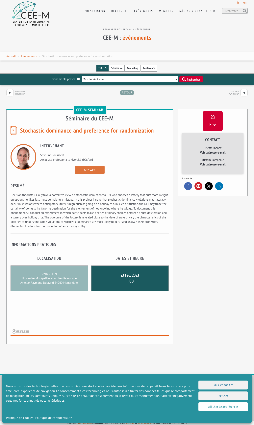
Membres (166, 11)
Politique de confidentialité (53, 418)
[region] (90, 316)
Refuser (223, 396)
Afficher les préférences (223, 407)
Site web (89, 170)
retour (127, 92)
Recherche (119, 11)
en (244, 2)
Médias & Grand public (197, 11)
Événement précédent (20, 92)
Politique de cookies (19, 418)
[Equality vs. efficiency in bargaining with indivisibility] (244, 92)
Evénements (143, 11)
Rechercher (193, 79)
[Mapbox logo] (20, 331)
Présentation (95, 11)
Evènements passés (63, 79)
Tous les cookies (223, 385)
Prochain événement (234, 92)
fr (238, 2)
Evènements (29, 56)
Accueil (11, 56)
